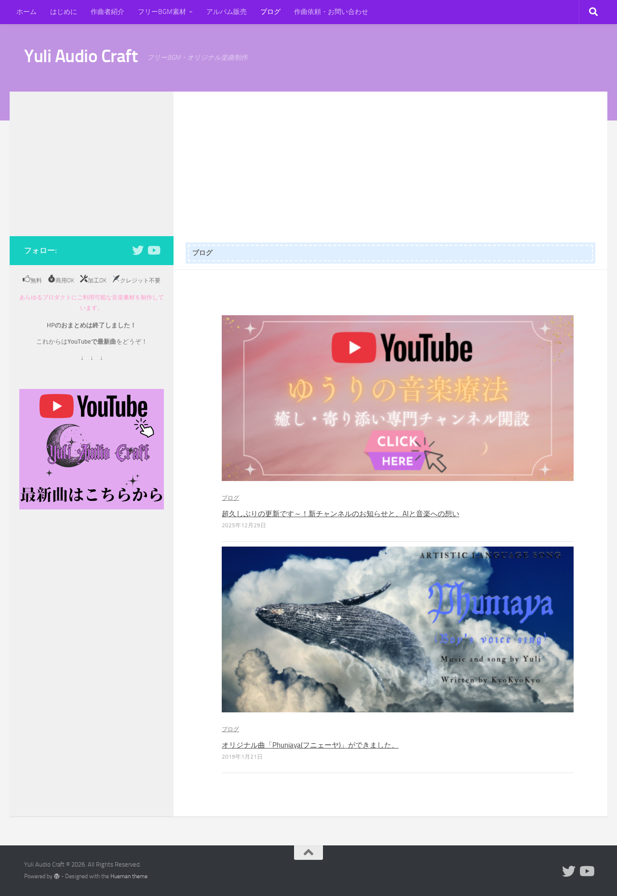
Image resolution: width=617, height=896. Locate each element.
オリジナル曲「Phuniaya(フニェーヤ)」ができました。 (310, 745)
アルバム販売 (226, 12)
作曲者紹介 (107, 12)
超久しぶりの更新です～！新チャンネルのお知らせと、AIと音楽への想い (340, 513)
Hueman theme (129, 876)
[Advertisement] (390, 163)
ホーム (26, 12)
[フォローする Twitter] (138, 250)
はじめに (63, 12)
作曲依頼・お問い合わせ (331, 12)
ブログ (270, 12)
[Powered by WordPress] (57, 876)
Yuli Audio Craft (80, 56)
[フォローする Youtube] (153, 250)
